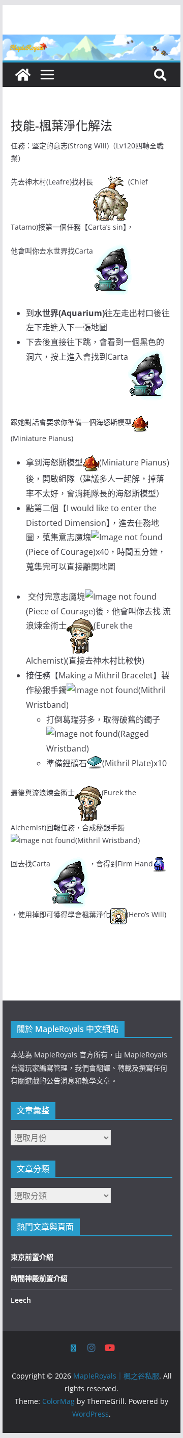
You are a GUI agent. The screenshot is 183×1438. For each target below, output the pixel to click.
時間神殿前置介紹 (39, 1278)
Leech (21, 1300)
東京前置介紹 (32, 1257)
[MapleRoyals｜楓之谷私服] (91, 41)
